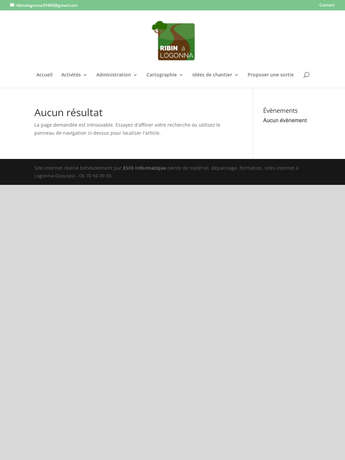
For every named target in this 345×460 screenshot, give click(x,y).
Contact (327, 5)
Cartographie (162, 75)
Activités (71, 75)
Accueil (44, 75)
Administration (113, 75)
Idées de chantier (212, 75)
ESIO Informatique (144, 168)
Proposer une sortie (271, 75)
